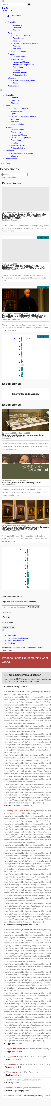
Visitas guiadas (19, 51)
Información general (21, 35)
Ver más (43, 237)
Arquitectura (18, 59)
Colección (11, 22)
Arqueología (18, 67)
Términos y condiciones (17, 638)
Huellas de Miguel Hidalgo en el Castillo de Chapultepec (25, 316)
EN (12, 11)
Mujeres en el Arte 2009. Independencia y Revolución (24, 266)
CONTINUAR (33, 607)
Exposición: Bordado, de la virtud (27, 43)
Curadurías (18, 25)
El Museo (11, 54)
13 (22, 370)
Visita (9, 33)
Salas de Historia (20, 72)
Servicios (17, 49)
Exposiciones (18, 38)
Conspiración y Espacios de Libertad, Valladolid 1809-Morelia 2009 (24, 216)
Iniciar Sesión (15, 16)
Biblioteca (17, 46)
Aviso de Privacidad (15, 640)
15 (22, 375)
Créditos (11, 643)
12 (22, 368)
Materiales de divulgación (24, 80)
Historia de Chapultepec (23, 65)
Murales (16, 70)
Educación (11, 78)
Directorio (11, 635)
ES (6, 11)
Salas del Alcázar (20, 75)
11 (22, 365)
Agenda (16, 41)
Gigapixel (17, 30)
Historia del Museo (21, 62)
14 (22, 373)
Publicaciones (13, 86)
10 (22, 362)
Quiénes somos (19, 57)
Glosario (16, 83)
